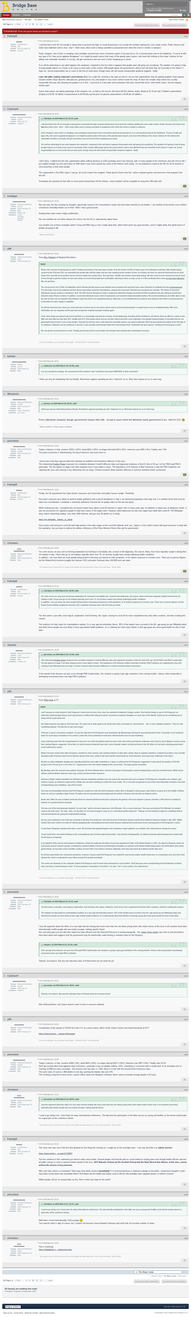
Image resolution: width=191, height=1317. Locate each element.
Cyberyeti (12, 109)
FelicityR (12, 36)
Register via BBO (154, 10)
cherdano (12, 543)
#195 (186, 1019)
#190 (186, 581)
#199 (186, 1195)
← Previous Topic (156, 1276)
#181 (186, 36)
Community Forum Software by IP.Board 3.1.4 (171, 1313)
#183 (186, 196)
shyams (11, 645)
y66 (9, 248)
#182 (186, 109)
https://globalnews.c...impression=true (55, 1249)
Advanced (188, 15)
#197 (186, 1090)
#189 (186, 543)
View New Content (176, 20)
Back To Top (8, 1313)
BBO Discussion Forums (12, 20)
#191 (186, 645)
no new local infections (175, 278)
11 (37, 24)
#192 (186, 692)
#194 (186, 976)
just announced (176, 287)
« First (17, 24)
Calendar (27, 15)
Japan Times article (149, 932)
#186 (186, 394)
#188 (186, 485)
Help (184, 10)
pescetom (13, 441)
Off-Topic (28, 20)
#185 (186, 356)
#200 (186, 1238)
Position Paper (59, 464)
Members (16, 15)
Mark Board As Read (46, 1313)
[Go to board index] (20, 7)
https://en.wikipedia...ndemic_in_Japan (55, 519)
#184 (186, 249)
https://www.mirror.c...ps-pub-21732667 (55, 1153)
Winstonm (13, 394)
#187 (186, 441)
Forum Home (18, 1313)
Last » (50, 24)
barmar (11, 356)
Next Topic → (183, 1276)
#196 (186, 1055)
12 (41, 24)
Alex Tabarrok (50, 257)
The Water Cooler (41, 20)
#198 (186, 1139)
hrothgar (12, 196)
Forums (6, 15)
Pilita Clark (48, 700)
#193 (186, 892)
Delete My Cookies (31, 1313)
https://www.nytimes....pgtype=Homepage (57, 1034)
